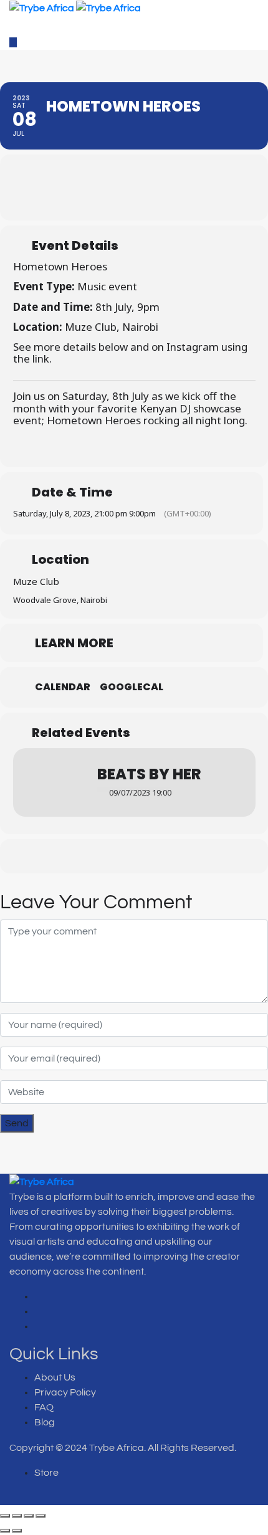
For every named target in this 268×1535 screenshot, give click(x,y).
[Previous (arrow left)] (5, 1531)
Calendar (62, 687)
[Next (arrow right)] (17, 1531)
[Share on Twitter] (123, 856)
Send (17, 1123)
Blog (44, 1422)
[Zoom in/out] (5, 1516)
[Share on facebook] (98, 856)
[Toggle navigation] (22, 25)
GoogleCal (131, 687)
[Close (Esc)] (40, 1516)
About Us (54, 1377)
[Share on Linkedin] (148, 856)
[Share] (29, 1516)
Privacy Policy (65, 1392)
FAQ (44, 1407)
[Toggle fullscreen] (17, 1516)
